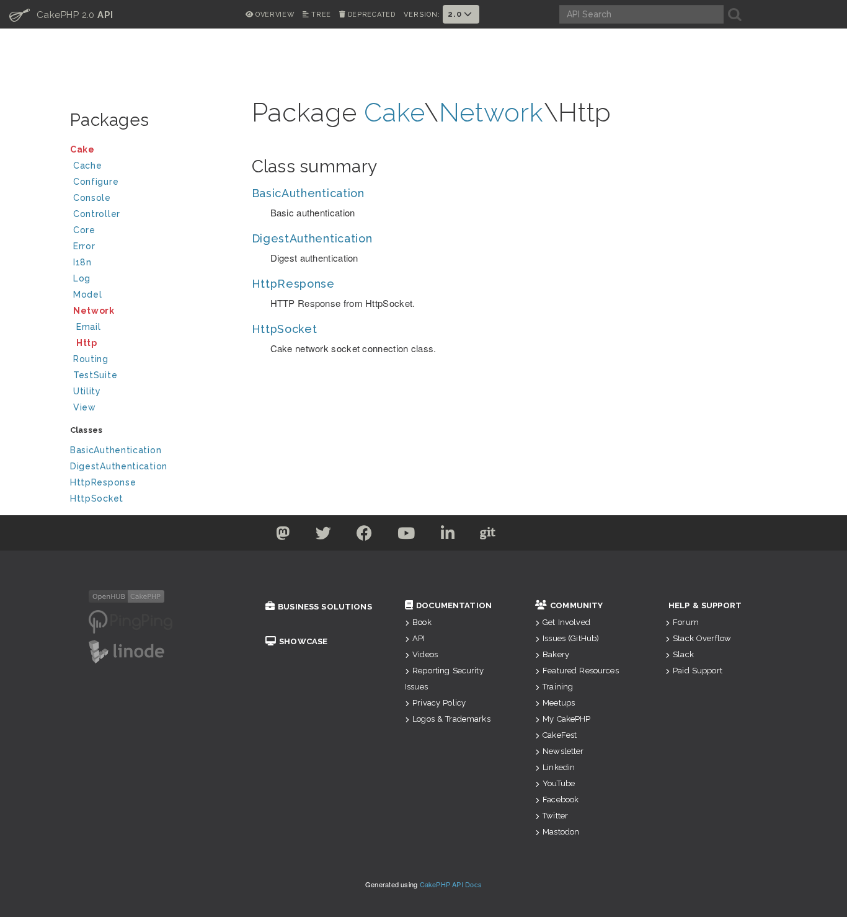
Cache (87, 166)
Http (86, 343)
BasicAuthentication (115, 450)
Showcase (303, 641)
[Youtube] (406, 536)
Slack (683, 654)
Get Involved (566, 622)
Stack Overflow (702, 638)
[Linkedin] (448, 536)
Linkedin (559, 767)
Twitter (555, 815)
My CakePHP (566, 719)
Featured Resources (581, 670)
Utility (87, 391)
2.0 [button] (456, 14)
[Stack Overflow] (565, 536)
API (418, 638)
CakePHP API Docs (451, 884)
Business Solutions (325, 606)
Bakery (556, 654)
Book (422, 622)
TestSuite (95, 375)
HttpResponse (103, 482)
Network (94, 311)
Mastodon (561, 831)
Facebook (561, 799)
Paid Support (697, 670)
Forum (686, 622)
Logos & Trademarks (451, 719)
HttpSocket (96, 498)
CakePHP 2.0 (61, 14)
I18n (82, 262)
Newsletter (563, 751)
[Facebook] (364, 536)
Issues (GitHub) (571, 638)
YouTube (559, 783)
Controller (96, 214)
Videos (425, 654)
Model (87, 294)
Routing (91, 359)
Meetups (559, 702)
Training (558, 686)
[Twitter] (283, 536)
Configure (95, 182)
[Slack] (527, 536)
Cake (82, 149)
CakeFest (560, 735)
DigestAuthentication (118, 466)
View (84, 407)
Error (84, 246)
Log (82, 278)
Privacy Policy (439, 702)
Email (88, 327)
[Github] (488, 536)
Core (84, 230)
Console (92, 198)
